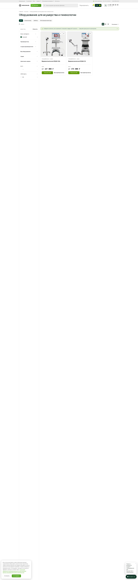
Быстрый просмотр (59, 72)
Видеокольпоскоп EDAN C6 (77, 61)
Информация (22, 1)
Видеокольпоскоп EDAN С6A (51, 61)
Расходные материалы (48, 1)
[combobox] (60, 5)
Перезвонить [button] (84, 5)
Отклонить (7, 576)
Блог (34, 1)
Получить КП (47, 72)
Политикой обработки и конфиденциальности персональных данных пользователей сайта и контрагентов (14, 571)
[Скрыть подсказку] (117, 28)
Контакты (57, 1)
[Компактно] (105, 24)
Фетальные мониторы (45, 20)
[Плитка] (103, 24)
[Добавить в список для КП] (60, 33)
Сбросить (35, 29)
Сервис (38, 1)
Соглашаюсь (16, 576)
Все (21, 20)
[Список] (108, 24)
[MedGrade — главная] (24, 5)
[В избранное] (63, 33)
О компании (29, 1)
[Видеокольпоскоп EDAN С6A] (53, 44)
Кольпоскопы (28, 20)
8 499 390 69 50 (115, 1)
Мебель (36, 20)
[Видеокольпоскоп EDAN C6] (79, 44)
